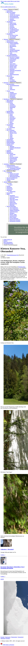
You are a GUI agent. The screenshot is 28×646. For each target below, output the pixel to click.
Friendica (8, 638)
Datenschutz (14, 637)
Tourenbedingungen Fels (13, 255)
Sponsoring (20, 637)
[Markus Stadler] (8, 6)
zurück (2, 579)
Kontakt (2, 637)
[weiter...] (3, 554)
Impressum (7, 637)
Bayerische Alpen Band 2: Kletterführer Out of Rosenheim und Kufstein (12, 567)
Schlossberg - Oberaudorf (7, 549)
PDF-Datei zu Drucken (8, 644)
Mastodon (3, 638)
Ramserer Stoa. (21, 266)
